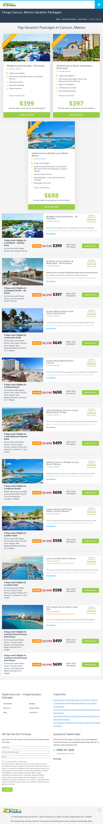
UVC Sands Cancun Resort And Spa (62, 608)
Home (58, 19)
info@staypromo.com (65, 753)
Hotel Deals (7, 704)
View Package (27, 115)
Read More (51, 234)
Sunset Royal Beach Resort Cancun (60, 362)
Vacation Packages (69, 19)
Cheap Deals (82, 19)
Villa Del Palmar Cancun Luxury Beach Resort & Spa (62, 411)
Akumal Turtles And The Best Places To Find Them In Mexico (75, 700)
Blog (5, 712)
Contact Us (33, 712)
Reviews (32, 704)
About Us (6, 708)
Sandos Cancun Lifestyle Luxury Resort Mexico (62, 463)
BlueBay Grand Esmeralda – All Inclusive (62, 218)
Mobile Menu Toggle (99, 4)
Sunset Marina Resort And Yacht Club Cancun (59, 312)
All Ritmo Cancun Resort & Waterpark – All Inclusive (59, 262)
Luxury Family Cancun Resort (61, 558)
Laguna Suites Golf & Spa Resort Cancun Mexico (59, 510)
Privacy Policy (34, 708)
